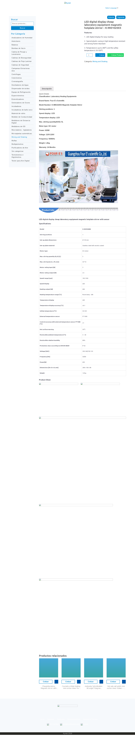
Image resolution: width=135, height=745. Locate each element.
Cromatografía (17, 81)
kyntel (86, 724)
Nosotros (40, 8)
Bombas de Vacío (18, 48)
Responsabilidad (65, 8)
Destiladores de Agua (20, 85)
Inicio (31, 8)
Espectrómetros (18, 95)
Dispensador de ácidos (21, 88)
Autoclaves (16, 41)
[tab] (46, 89)
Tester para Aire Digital (21, 161)
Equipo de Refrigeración (21, 92)
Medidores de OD (18, 126)
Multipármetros (17, 144)
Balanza (15, 45)
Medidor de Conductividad (22, 117)
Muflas (14, 141)
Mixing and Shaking (19, 137)
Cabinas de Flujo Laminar (22, 61)
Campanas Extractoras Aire (21, 69)
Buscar (22, 28)
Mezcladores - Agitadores (22, 130)
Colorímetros (17, 78)
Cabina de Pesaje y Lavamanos (19, 53)
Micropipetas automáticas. (22, 133)
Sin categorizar (18, 151)
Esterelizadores (18, 99)
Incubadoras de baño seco (22, 110)
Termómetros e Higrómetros (17, 156)
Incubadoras (16, 106)
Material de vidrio (18, 113)
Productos (51, 8)
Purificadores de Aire (20, 148)
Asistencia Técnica (82, 8)
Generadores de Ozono (21, 103)
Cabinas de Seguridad (20, 65)
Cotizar (101, 55)
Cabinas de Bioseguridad (21, 58)
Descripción (47, 89)
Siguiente (120, 17)
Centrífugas (16, 74)
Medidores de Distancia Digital (21, 122)
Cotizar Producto (117, 55)
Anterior (111, 17)
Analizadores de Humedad (22, 38)
